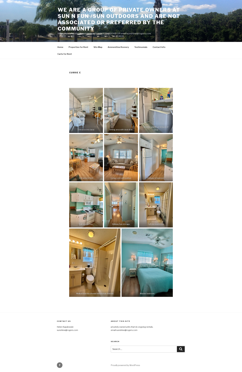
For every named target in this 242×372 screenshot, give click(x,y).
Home (60, 47)
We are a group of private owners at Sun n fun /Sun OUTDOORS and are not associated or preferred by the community (119, 19)
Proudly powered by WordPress (125, 365)
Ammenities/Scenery (118, 47)
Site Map (98, 47)
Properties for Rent (78, 47)
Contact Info (159, 47)
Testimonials (140, 47)
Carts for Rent (64, 54)
